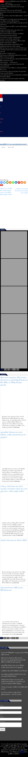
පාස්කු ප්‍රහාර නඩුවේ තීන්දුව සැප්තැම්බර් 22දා (10, 39)
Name (2, 705)
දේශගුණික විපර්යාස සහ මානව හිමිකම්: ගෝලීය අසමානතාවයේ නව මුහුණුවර (13, 434)
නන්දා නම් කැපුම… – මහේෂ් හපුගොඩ (8, 62)
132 (14, 369)
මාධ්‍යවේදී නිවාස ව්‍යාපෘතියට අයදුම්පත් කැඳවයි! (10, 37)
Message (3, 721)
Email (2, 717)
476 (13, 638)
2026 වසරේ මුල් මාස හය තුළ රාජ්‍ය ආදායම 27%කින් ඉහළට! (13, 48)
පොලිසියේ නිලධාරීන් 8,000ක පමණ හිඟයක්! (10, 4)
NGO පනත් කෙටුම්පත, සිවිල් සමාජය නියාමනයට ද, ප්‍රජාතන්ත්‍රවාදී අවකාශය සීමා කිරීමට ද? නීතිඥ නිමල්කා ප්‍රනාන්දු (13, 660)
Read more (16, 427)
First (1, 710)
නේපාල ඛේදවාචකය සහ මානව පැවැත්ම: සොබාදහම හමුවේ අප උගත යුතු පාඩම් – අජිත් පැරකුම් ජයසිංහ (14, 488)
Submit (3, 729)
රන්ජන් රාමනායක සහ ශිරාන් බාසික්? (14, 540)
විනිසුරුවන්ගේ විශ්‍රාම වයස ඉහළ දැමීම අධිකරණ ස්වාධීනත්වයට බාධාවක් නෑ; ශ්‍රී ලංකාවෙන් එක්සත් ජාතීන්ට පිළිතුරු (13, 12)
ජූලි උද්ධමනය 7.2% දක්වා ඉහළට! (7, 53)
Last (1, 715)
